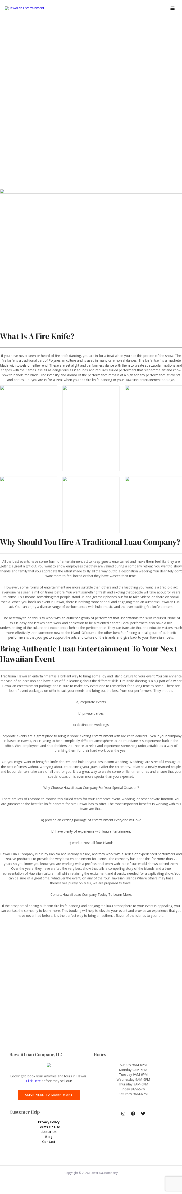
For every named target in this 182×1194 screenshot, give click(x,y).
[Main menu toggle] (172, 8)
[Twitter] (143, 1113)
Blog (49, 1136)
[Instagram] (123, 1113)
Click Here (33, 1081)
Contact (48, 1141)
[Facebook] (133, 1113)
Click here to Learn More (49, 1094)
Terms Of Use (49, 1127)
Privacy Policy (48, 1122)
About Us (48, 1131)
